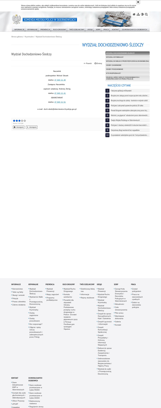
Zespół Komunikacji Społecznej (102, 331)
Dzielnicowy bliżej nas (88, 292)
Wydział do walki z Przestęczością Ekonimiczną (104, 373)
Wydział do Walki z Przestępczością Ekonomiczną (127, 61)
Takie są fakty (17, 294)
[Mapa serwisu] (138, 14)
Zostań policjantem (136, 292)
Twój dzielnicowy (87, 286)
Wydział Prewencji (50, 292)
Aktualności (119, 306)
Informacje (16, 286)
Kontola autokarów (68, 298)
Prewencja (50, 286)
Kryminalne (29, 37)
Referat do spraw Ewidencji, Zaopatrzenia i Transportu (105, 353)
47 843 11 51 (60, 102)
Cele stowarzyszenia (121, 310)
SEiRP (116, 286)
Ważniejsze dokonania (119, 319)
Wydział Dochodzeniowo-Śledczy (49, 37)
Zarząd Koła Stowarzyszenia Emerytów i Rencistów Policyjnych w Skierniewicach (121, 297)
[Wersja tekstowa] (142, 14)
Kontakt (118, 327)
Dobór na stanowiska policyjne (136, 306)
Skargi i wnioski (18, 297)
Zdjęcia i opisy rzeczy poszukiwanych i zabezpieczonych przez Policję (122, 78)
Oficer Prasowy (18, 403)
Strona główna (17, 37)
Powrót (89, 63)
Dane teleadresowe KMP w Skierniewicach (18, 388)
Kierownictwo (17, 291)
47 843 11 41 (60, 93)
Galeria (118, 324)
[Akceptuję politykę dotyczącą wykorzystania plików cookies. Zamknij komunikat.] (138, 2)
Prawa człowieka (19, 304)
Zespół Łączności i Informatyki (105, 325)
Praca (133, 286)
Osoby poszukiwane (114, 69)
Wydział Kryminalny (115, 57)
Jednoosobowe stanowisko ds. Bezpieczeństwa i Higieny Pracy (105, 364)
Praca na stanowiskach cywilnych (137, 299)
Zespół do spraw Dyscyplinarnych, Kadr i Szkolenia (104, 318)
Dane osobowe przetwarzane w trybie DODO (35, 397)
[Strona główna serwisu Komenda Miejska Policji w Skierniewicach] (134, 14)
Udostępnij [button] (20, 127)
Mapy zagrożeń (53, 297)
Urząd (99, 286)
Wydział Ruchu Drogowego (69, 292)
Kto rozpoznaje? (113, 73)
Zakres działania (18, 307)
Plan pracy (119, 315)
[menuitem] (19, 29)
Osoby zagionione (113, 65)
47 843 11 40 (60, 80)
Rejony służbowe (87, 300)
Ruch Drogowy (69, 286)
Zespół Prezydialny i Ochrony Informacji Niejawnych (103, 342)
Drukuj (99, 63)
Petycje (15, 300)
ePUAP (15, 406)
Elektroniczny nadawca (34, 404)
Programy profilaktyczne (52, 301)
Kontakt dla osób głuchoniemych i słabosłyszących (19, 397)
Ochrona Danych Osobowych (35, 381)
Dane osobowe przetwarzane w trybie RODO (35, 389)
